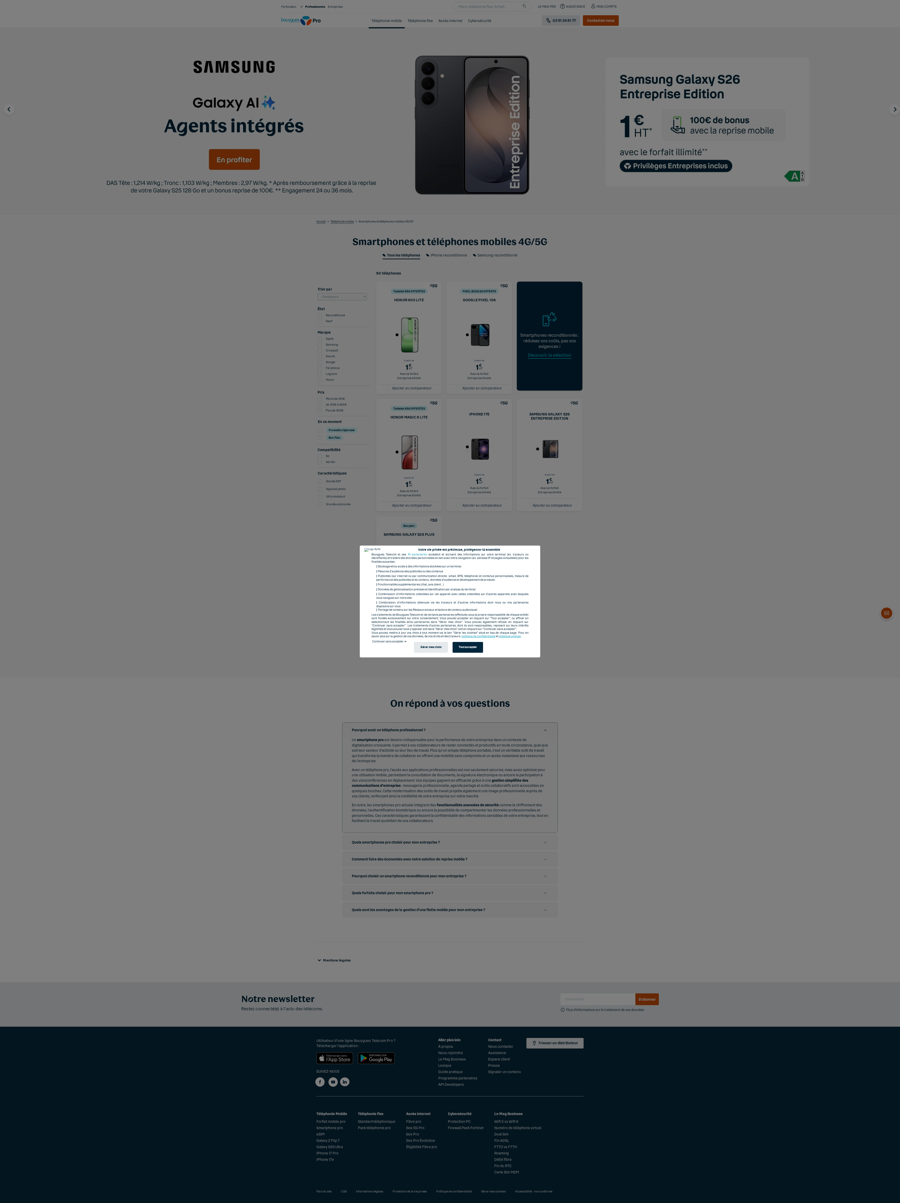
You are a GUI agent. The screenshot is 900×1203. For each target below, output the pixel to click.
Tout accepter (468, 647)
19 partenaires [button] (417, 554)
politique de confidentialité (478, 636)
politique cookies (510, 636)
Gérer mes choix (431, 647)
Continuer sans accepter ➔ (389, 641)
